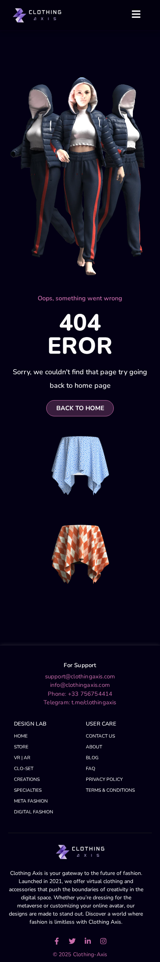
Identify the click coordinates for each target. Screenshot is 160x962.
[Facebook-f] (56, 941)
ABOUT (94, 747)
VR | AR (22, 758)
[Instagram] (103, 941)
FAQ (90, 768)
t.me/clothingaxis (93, 702)
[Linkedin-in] (87, 941)
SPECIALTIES (28, 790)
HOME (21, 736)
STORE (21, 747)
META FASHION (31, 801)
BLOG (92, 758)
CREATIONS (27, 779)
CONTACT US (100, 736)
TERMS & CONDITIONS (110, 790)
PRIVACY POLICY (104, 779)
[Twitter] (72, 941)
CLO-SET (23, 768)
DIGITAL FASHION (33, 812)
